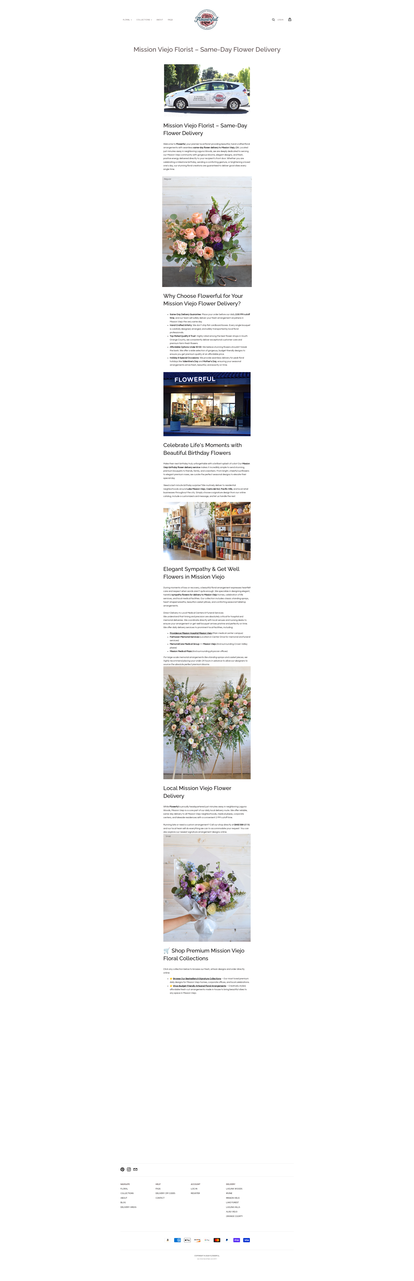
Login (280, 20)
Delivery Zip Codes (165, 1193)
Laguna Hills (233, 1207)
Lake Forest (232, 1202)
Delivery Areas (128, 1207)
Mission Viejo (233, 1198)
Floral (126, 20)
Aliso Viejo (231, 1212)
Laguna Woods (234, 1189)
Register (195, 1193)
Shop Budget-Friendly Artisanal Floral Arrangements (199, 986)
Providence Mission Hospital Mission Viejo (191, 633)
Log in (194, 1189)
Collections (143, 20)
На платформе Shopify (207, 1259)
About (160, 20)
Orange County (234, 1216)
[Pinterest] (122, 1169)
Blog (123, 1202)
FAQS (170, 20)
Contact (160, 1198)
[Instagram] (129, 1169)
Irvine (229, 1193)
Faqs (158, 1189)
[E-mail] (135, 1169)
